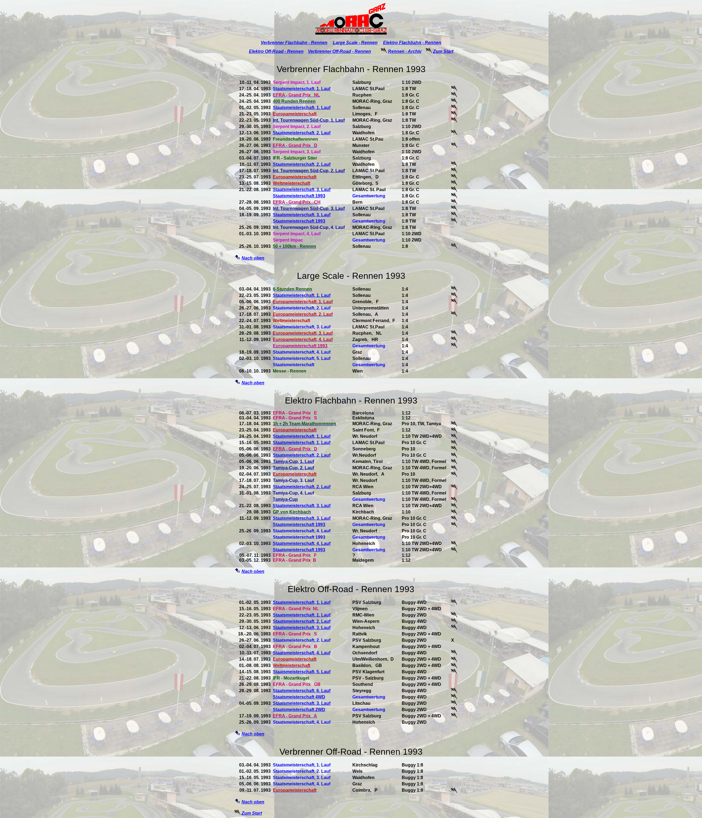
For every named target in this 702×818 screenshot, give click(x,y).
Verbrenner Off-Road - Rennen (339, 51)
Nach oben (253, 258)
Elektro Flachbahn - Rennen (412, 42)
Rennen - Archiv (404, 51)
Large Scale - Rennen (355, 42)
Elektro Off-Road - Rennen (276, 51)
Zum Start (443, 51)
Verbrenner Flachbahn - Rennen (294, 42)
